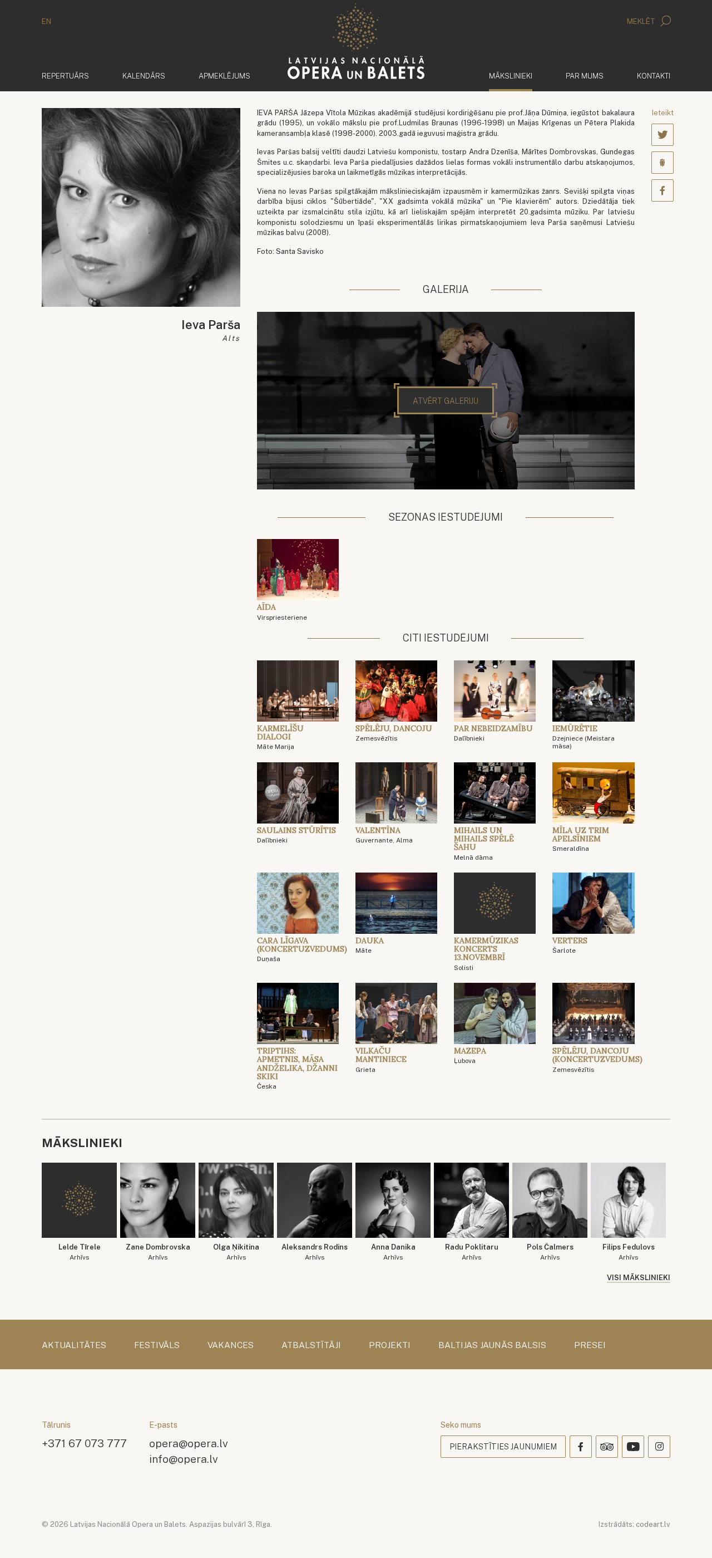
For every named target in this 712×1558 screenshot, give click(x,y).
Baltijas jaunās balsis (492, 1345)
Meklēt (642, 21)
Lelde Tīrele (79, 1252)
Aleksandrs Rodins (314, 1252)
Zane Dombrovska (158, 1252)
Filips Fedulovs (628, 1252)
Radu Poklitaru (471, 1252)
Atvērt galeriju (445, 400)
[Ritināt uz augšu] (687, 1533)
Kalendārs (143, 76)
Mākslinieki (510, 75)
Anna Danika (393, 1252)
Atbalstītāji (311, 1345)
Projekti (390, 1345)
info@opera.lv (183, 1458)
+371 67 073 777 (84, 1443)
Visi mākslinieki (638, 1277)
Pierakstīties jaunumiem (503, 1446)
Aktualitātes (74, 1345)
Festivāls (157, 1345)
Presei (590, 1345)
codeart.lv (653, 1524)
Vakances (230, 1345)
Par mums (585, 76)
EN (46, 21)
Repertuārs (65, 76)
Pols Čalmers (550, 1252)
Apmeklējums (224, 76)
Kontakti (653, 76)
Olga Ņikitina (236, 1252)
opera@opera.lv (188, 1443)
